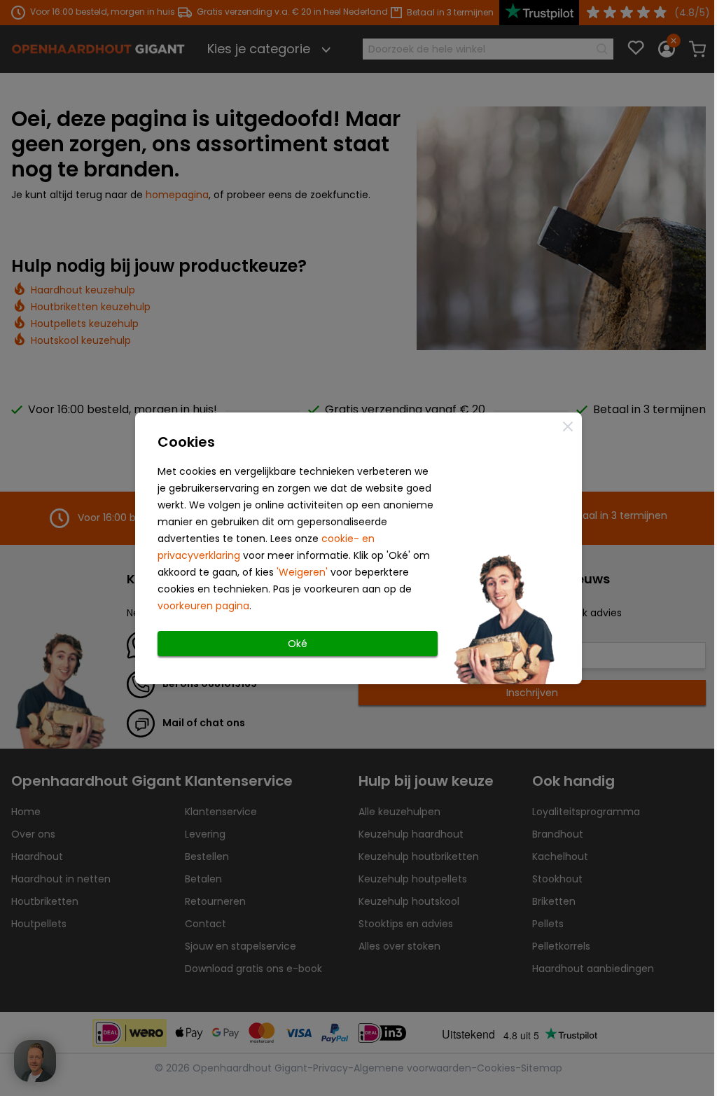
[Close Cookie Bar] (567, 426)
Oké (297, 644)
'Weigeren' (302, 572)
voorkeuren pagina (203, 606)
